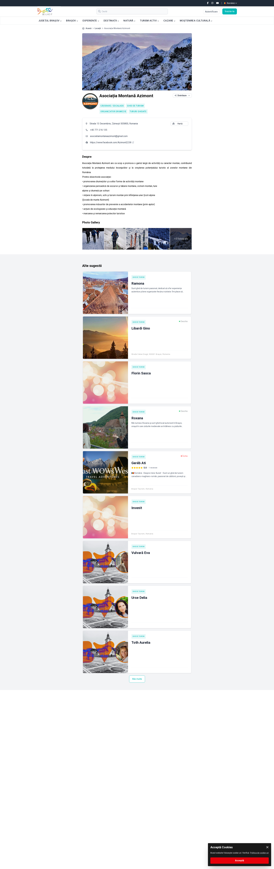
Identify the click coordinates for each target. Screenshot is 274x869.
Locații (98, 28)
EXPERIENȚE (90, 20)
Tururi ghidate (138, 111)
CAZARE (168, 20)
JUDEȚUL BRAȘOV (49, 20)
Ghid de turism (135, 106)
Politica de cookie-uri (259, 853)
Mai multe (137, 679)
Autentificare (211, 11)
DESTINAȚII (110, 20)
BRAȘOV (71, 20)
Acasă (88, 28)
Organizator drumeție (113, 111)
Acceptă (239, 860)
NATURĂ (128, 20)
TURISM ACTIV (148, 20)
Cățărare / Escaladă (112, 106)
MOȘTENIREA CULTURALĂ (195, 20)
